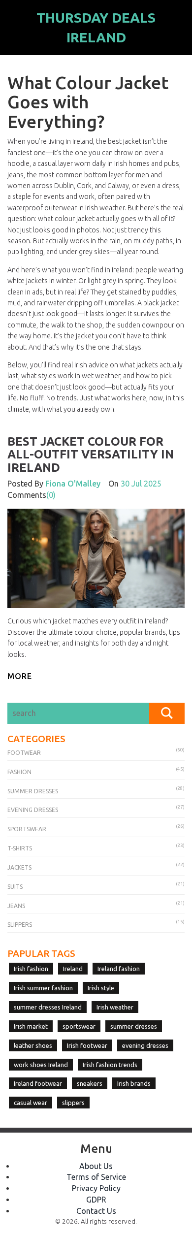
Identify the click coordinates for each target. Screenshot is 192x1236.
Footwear (24, 752)
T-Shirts (19, 848)
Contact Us (96, 1210)
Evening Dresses (32, 810)
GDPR (96, 1199)
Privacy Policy (96, 1188)
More (19, 676)
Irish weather (114, 1007)
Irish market (31, 1026)
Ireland (73, 968)
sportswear (79, 1026)
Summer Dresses (32, 791)
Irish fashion (31, 968)
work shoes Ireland (41, 1064)
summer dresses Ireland (48, 1007)
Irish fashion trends (110, 1064)
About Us (96, 1166)
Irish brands (134, 1083)
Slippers (19, 924)
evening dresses (145, 1045)
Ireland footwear (38, 1083)
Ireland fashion (118, 968)
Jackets (19, 867)
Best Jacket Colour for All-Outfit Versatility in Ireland (90, 454)
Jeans (16, 906)
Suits (15, 886)
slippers (73, 1102)
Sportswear (26, 829)
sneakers (89, 1083)
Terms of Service (96, 1176)
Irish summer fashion (43, 987)
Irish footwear (87, 1045)
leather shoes (33, 1045)
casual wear (30, 1102)
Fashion (19, 772)
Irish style (101, 987)
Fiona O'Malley (72, 483)
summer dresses (133, 1026)
